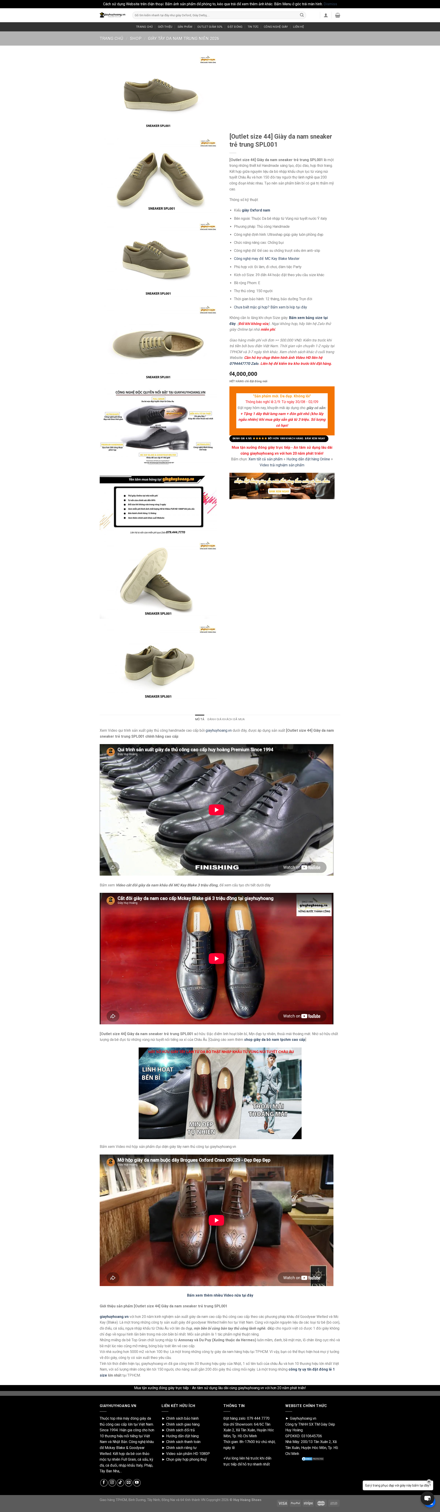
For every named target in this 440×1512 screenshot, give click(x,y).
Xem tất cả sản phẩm (265, 459)
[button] (427, 1498)
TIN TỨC (253, 26)
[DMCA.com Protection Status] (312, 1459)
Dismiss (330, 4)
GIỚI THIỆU (165, 26)
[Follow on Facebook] (104, 1483)
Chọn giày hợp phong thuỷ (186, 1459)
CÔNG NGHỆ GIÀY (276, 26)
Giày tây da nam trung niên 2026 (183, 38)
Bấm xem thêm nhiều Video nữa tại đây (220, 1295)
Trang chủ (111, 38)
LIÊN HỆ (298, 26)
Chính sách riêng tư (181, 1448)
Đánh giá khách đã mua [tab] (226, 719)
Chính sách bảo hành (182, 1418)
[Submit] (302, 15)
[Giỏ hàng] (337, 15)
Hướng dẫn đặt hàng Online (308, 459)
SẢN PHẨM (185, 26)
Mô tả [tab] (199, 719)
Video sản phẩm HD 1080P (188, 1454)
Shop (135, 38)
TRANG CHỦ (144, 26)
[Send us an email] (128, 1483)
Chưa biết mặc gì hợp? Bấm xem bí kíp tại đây (270, 307)
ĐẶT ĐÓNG (235, 26)
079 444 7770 (258, 1418)
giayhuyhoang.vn (219, 730)
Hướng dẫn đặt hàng (182, 1436)
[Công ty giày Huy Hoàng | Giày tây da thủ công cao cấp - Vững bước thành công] (112, 15)
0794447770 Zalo (243, 363)
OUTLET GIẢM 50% (210, 26)
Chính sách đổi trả (180, 1430)
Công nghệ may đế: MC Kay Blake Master (267, 258)
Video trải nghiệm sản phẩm (282, 465)
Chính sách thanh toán (183, 1442)
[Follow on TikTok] (120, 1483)
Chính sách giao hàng (183, 1424)
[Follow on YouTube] (137, 1483)
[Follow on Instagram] (112, 1483)
